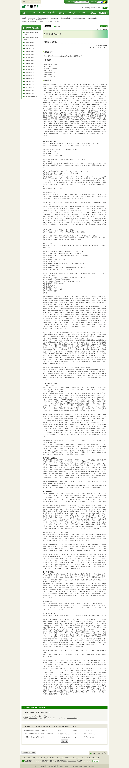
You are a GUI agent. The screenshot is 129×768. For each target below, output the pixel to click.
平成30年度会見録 (92, 18)
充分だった (63, 730)
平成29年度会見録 (29, 51)
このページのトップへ (99, 753)
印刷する (104, 26)
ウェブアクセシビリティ (69, 758)
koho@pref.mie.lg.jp (72, 718)
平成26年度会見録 (29, 60)
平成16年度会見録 (29, 90)
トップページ (31, 18)
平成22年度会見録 (29, 72)
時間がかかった (89, 737)
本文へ (24, 1)
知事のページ (54, 18)
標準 (98, 1)
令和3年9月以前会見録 (79, 18)
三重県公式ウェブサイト (32, 6)
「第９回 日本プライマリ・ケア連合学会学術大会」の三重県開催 (62, 56)
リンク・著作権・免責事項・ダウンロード (33, 758)
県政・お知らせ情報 (43, 18)
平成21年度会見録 (29, 75)
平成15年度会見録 (29, 93)
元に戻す (77, 1)
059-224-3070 (72, 761)
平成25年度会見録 (29, 63)
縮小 (83, 1)
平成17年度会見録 (29, 87)
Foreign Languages (34, 1)
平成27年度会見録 (29, 57)
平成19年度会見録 (29, 81)
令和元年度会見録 (29, 45)
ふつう (77, 730)
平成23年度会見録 (29, 69)
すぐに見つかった (65, 737)
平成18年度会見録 (29, 84)
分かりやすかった (65, 734)
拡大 (87, 1)
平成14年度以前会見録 (30, 97)
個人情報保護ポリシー (53, 758)
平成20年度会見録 (29, 78)
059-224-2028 (33, 718)
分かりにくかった (90, 734)
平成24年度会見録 (29, 66)
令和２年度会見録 (29, 42)
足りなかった (88, 730)
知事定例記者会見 (65, 18)
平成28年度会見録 (29, 54)
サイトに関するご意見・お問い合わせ (88, 758)
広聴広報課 (49, 21)
